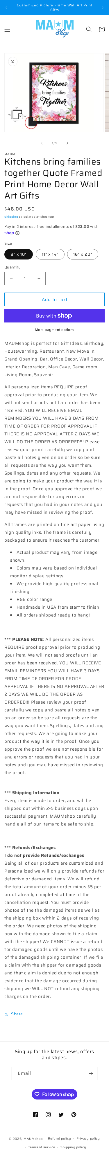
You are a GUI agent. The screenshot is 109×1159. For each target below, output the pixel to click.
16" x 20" (82, 254)
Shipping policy (73, 1147)
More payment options (54, 329)
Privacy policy (88, 1138)
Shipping (11, 217)
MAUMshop (33, 1138)
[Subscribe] (90, 1073)
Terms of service (41, 1147)
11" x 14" (50, 254)
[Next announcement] (102, 7)
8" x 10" (18, 254)
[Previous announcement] (6, 7)
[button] (7, 29)
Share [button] (17, 1014)
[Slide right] (67, 143)
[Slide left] (41, 143)
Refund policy (59, 1138)
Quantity (12, 267)
